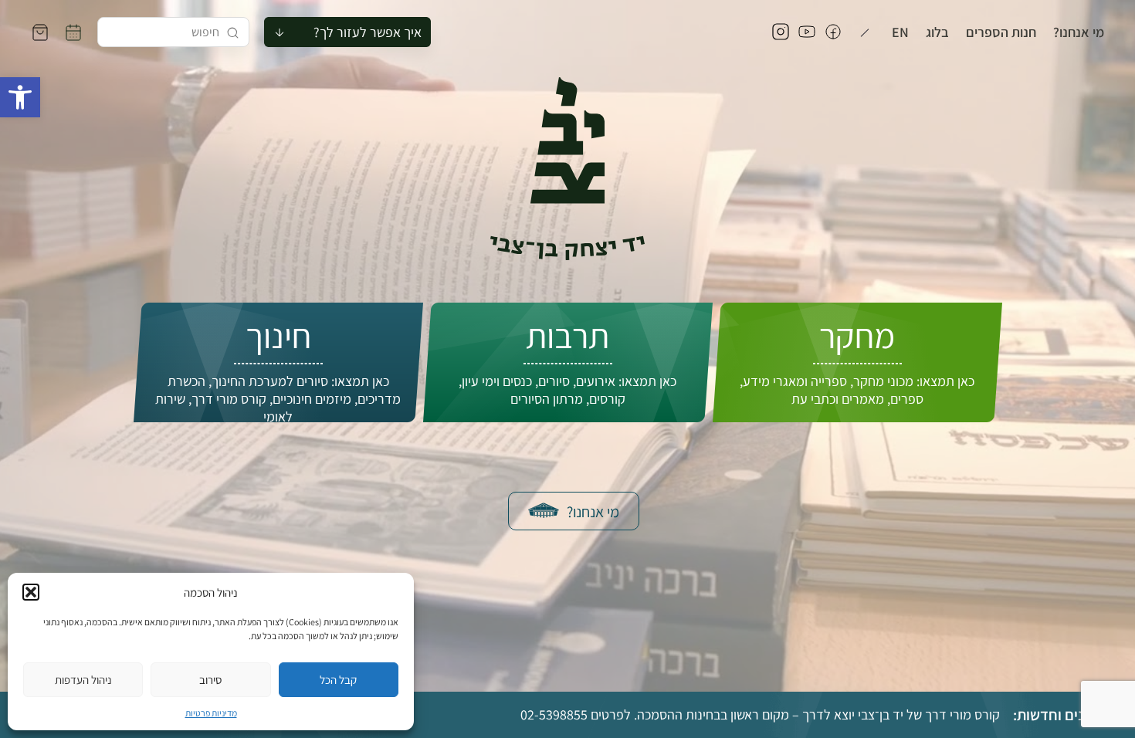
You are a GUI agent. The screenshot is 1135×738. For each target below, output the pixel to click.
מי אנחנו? (1078, 32)
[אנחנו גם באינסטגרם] (780, 32)
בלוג (937, 32)
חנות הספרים (1001, 32)
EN (900, 32)
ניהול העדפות (83, 679)
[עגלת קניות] (40, 32)
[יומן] (73, 32)
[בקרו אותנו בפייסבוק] (833, 32)
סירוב (210, 679)
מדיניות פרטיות (211, 713)
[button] (20, 97)
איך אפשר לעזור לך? (367, 32)
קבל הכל (338, 679)
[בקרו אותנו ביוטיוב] (807, 32)
